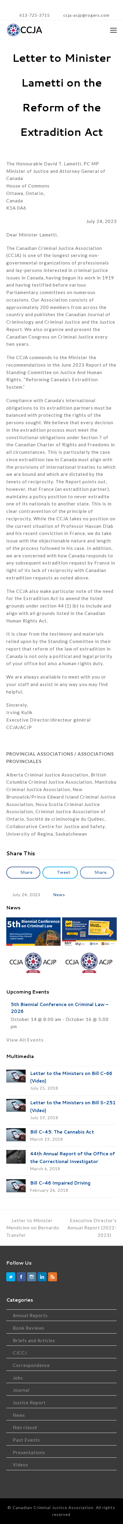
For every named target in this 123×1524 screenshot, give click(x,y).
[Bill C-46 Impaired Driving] (16, 1185)
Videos (20, 1464)
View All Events (25, 1039)
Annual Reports (30, 1315)
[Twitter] (10, 1276)
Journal (21, 1390)
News (59, 894)
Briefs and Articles (34, 1340)
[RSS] (52, 1276)
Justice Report (29, 1402)
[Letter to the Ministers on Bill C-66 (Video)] (16, 1076)
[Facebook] (21, 1276)
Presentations (29, 1452)
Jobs (18, 1377)
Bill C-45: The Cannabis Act (62, 1132)
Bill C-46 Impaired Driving (60, 1183)
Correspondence (31, 1365)
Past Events (26, 1440)
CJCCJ (20, 1352)
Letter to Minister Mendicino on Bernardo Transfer (32, 1228)
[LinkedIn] (42, 1276)
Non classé (25, 1427)
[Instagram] (31, 1276)
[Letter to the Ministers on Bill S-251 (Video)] (16, 1105)
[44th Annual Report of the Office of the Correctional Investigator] (16, 1157)
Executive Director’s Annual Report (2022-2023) (92, 1228)
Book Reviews (28, 1328)
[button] (113, 30)
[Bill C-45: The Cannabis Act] (16, 1134)
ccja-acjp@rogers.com (86, 15)
